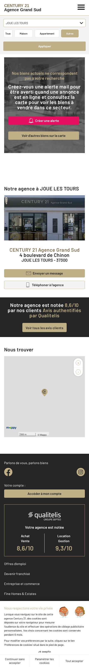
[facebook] (8, 472)
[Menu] (81, 7)
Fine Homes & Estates (20, 594)
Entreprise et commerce (22, 584)
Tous (8, 33)
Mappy (43, 434)
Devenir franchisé (17, 574)
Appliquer (44, 46)
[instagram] (81, 472)
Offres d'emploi (15, 564)
